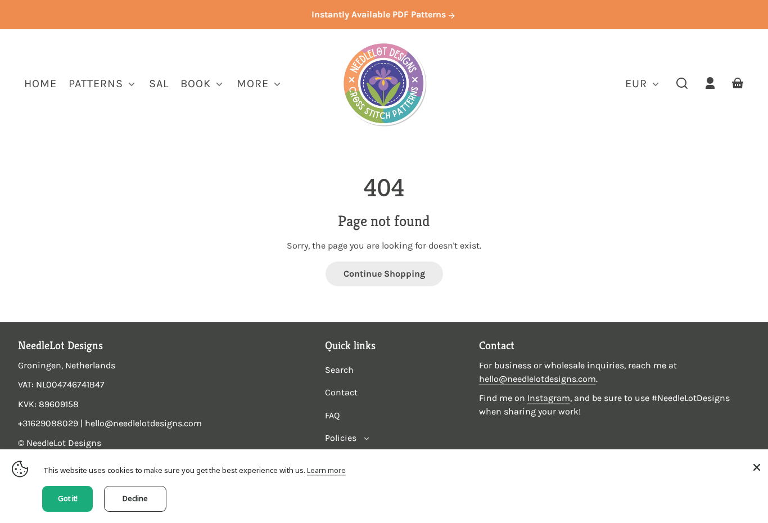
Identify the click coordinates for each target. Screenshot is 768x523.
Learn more (326, 470)
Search (339, 369)
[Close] (756, 467)
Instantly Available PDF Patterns (379, 14)
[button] (682, 83)
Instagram (548, 398)
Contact (341, 392)
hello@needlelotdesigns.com (537, 378)
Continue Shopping (384, 273)
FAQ (332, 415)
